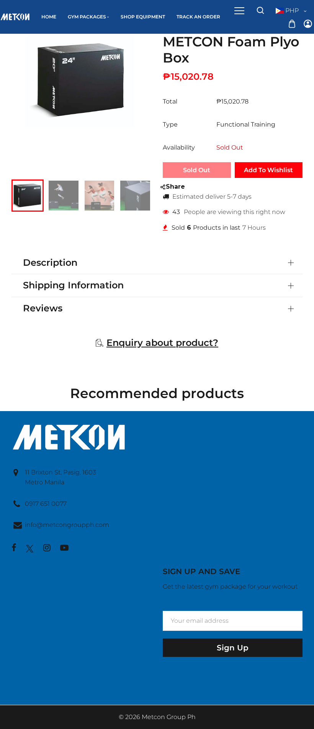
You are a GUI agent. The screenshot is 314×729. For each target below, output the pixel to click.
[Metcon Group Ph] (15, 16)
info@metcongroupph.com (67, 524)
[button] (23, 194)
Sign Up (233, 647)
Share (175, 186)
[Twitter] (30, 548)
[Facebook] (13, 548)
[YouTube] (64, 548)
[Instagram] (47, 548)
